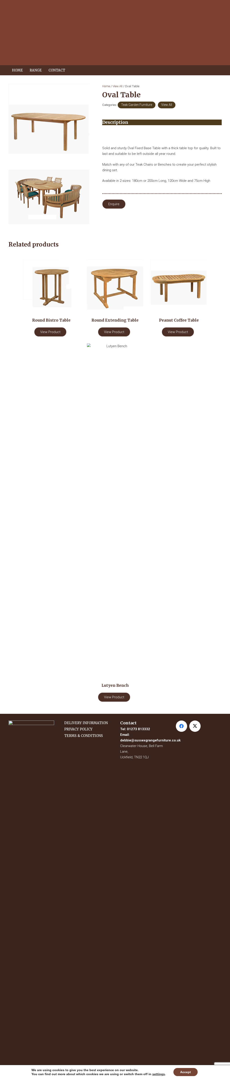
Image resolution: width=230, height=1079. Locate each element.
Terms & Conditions (83, 736)
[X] (195, 726)
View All (117, 86)
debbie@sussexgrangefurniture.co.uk (150, 740)
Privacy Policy (78, 729)
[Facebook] (181, 726)
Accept (185, 1072)
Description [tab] (115, 122)
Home (106, 86)
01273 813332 (138, 729)
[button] (44, 70)
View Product (50, 332)
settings (158, 1074)
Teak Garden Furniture (136, 105)
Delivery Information (86, 723)
